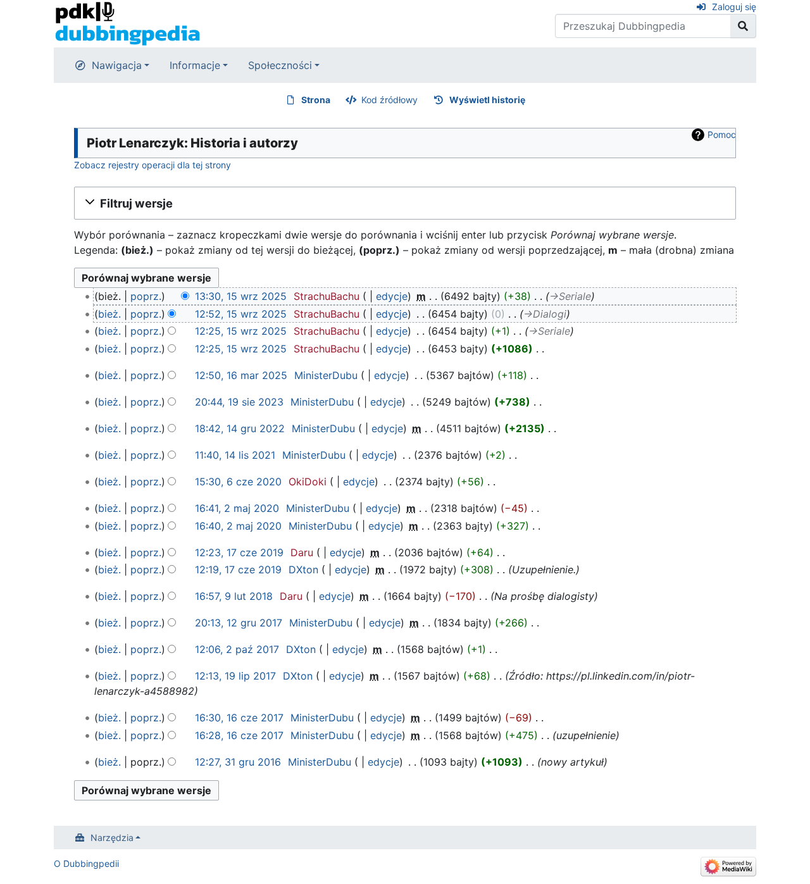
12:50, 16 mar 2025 (241, 375)
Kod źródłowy (389, 99)
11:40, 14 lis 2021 (235, 455)
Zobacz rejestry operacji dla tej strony (152, 164)
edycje (392, 296)
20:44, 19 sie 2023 (239, 401)
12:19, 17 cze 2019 (238, 569)
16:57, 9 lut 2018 (234, 596)
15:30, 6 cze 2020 (238, 481)
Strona (315, 99)
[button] (405, 203)
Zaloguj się (734, 6)
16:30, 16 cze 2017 (239, 717)
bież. (109, 314)
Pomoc (721, 134)
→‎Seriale (570, 296)
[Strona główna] (127, 22)
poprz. (145, 296)
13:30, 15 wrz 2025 (241, 296)
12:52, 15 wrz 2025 (241, 314)
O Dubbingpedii (86, 863)
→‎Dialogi (544, 314)
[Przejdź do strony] (743, 26)
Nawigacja (117, 65)
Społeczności (280, 65)
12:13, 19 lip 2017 (235, 675)
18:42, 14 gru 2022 (240, 428)
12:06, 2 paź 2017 (237, 649)
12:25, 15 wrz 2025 (241, 331)
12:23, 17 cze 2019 (239, 552)
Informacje (195, 65)
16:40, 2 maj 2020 (238, 526)
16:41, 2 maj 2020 (237, 508)
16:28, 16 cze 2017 (239, 735)
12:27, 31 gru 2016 (238, 762)
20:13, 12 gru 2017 (238, 622)
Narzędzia (112, 837)
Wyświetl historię (487, 99)
